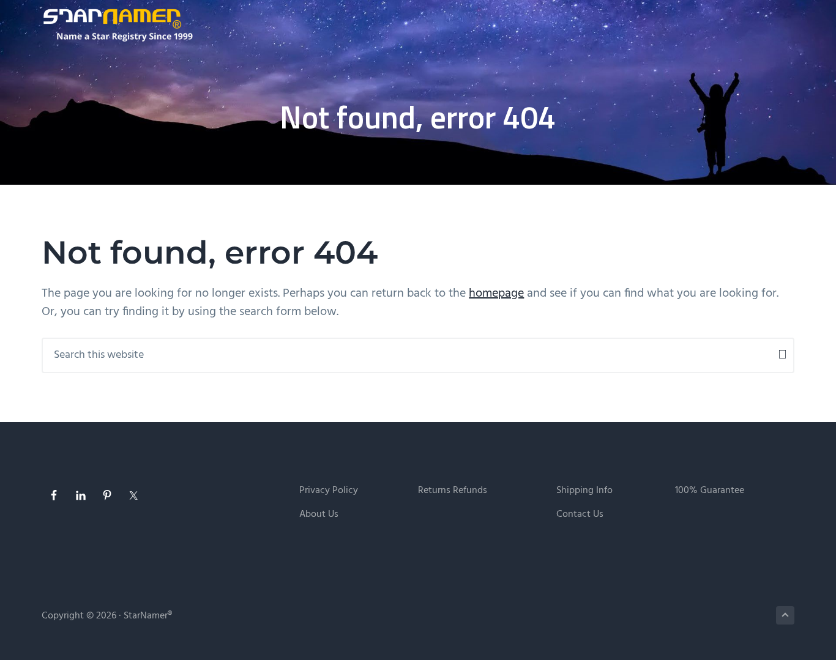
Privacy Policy (328, 491)
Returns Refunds (452, 491)
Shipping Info (584, 491)
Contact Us (579, 514)
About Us (318, 514)
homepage (496, 293)
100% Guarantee (709, 491)
